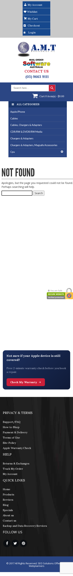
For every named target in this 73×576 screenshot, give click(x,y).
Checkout (34, 25)
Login (32, 32)
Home (6, 489)
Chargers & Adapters (21, 138)
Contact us (9, 520)
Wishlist (31, 11)
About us (8, 515)
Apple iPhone (17, 111)
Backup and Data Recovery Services (25, 526)
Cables (14, 118)
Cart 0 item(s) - (51, 96)
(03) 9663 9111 (37, 76)
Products (8, 494)
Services (8, 499)
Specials (8, 510)
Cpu (12, 151)
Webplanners (36, 566)
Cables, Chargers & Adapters (26, 124)
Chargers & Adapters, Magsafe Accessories (33, 145)
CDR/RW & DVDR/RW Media (26, 131)
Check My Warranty (23, 382)
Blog (6, 505)
